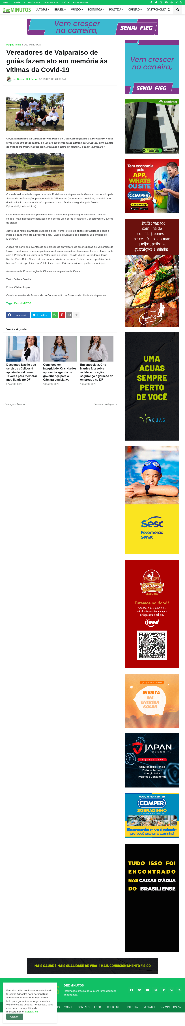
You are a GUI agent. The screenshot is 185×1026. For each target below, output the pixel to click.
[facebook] (131, 990)
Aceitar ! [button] (14, 1016)
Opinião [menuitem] (134, 9)
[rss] (181, 2)
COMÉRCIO (19, 2)
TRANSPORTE (51, 2)
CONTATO (84, 1007)
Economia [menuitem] (95, 9)
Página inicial (13, 44)
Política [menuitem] (115, 9)
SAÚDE (66, 2)
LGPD (97, 1007)
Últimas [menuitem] (41, 9)
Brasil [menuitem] (59, 9)
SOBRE (68, 1007)
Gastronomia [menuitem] (156, 9)
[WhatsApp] (55, 315)
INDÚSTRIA (34, 2)
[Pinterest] (62, 315)
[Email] (69, 315)
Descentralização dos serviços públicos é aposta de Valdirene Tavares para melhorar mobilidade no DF (21, 372)
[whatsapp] (172, 2)
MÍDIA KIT (149, 1007)
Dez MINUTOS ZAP (171, 1007)
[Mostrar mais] (76, 315)
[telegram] (176, 2)
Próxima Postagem (104, 404)
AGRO (6, 2)
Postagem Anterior (15, 404)
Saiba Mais (31, 1011)
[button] (169, 9)
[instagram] (161, 2)
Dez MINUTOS (32, 44)
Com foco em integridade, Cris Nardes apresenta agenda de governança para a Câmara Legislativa (59, 372)
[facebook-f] (151, 2)
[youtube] (166, 2)
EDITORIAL (132, 1007)
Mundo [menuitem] (76, 9)
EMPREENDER (81, 2)
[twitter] (156, 2)
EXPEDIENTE (113, 1007)
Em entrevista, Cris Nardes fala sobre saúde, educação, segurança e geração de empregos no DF (96, 372)
